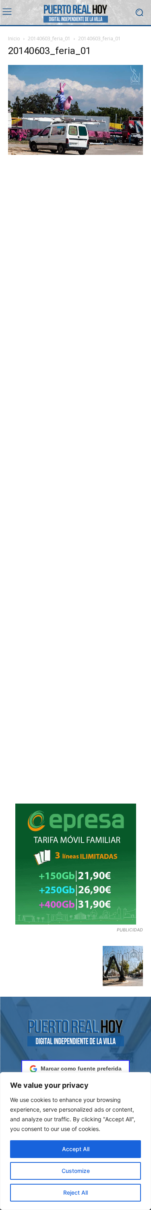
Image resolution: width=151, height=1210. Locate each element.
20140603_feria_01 (49, 38)
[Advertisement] (75, 480)
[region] (75, 1141)
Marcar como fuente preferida (81, 1068)
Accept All (75, 1148)
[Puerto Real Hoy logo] (75, 1031)
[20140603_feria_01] (75, 152)
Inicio (14, 38)
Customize (76, 1170)
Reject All (75, 1192)
